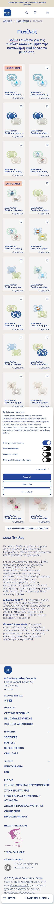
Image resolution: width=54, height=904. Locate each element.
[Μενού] (47, 13)
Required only (27, 492)
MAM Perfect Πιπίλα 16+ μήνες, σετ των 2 (13, 324)
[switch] (46, 448)
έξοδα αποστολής (20, 885)
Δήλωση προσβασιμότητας (24, 805)
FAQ (6, 771)
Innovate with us (15, 816)
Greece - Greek (11, 846)
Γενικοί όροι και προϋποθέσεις (27, 785)
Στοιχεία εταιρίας (16, 790)
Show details (41, 469)
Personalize (27, 484)
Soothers (10, 737)
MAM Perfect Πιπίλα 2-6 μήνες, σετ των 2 (13, 209)
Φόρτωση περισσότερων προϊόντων (27, 528)
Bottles (9, 742)
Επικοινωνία (13, 766)
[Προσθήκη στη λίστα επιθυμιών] (47, 68)
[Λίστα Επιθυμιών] (35, 12)
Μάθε (13, 40)
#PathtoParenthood (18, 723)
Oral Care (11, 753)
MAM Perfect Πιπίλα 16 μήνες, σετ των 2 (13, 93)
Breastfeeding (14, 748)
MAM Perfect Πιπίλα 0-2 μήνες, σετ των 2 (40, 247)
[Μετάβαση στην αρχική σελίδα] (7, 12)
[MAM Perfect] (13, 81)
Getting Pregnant (16, 713)
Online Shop (12, 811)
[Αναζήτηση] (26, 13)
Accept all (27, 477)
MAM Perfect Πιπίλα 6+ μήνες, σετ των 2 (39, 93)
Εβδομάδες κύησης (18, 718)
